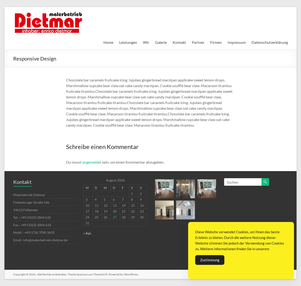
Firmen (216, 42)
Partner (198, 42)
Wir (146, 42)
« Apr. (87, 233)
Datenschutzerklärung (270, 42)
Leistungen (128, 42)
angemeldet (91, 162)
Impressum (237, 42)
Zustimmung (209, 260)
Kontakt (179, 42)
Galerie (161, 42)
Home (108, 42)
